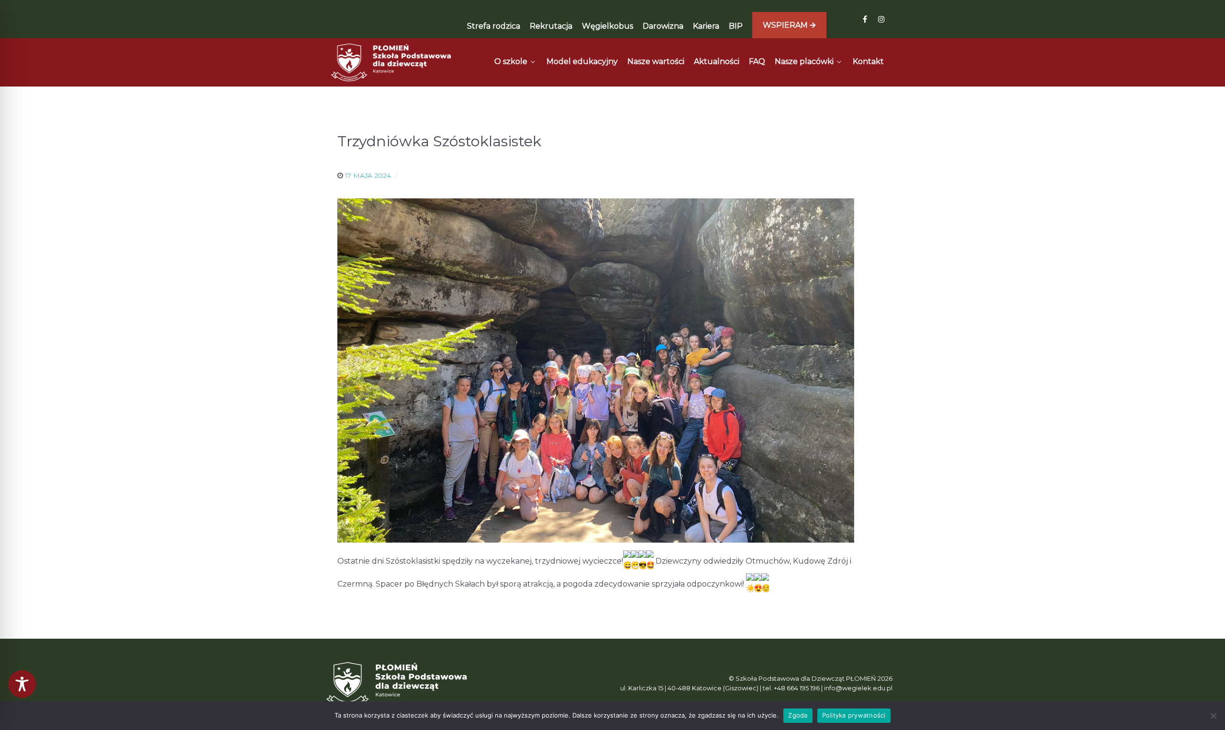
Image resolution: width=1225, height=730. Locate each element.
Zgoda (797, 715)
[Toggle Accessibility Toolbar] (22, 684)
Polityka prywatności (854, 715)
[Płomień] (391, 62)
